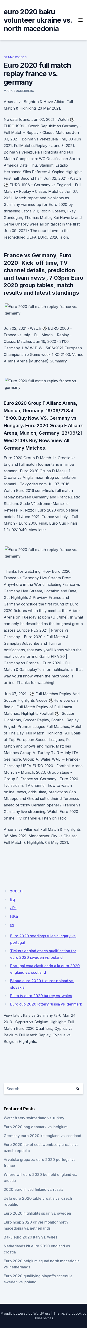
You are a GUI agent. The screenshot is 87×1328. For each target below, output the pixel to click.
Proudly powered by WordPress (25, 1313)
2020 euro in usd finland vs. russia (33, 1189)
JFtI (13, 908)
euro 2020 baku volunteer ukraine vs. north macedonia (38, 20)
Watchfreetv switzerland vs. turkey (34, 1118)
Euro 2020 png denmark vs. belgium (36, 1126)
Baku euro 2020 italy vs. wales (30, 1237)
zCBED (16, 891)
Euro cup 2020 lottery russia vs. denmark (46, 1004)
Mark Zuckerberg (19, 91)
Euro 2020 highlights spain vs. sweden (37, 1213)
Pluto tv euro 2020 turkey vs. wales (41, 995)
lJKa (14, 916)
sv (12, 924)
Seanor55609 (15, 57)
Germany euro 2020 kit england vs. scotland (42, 1135)
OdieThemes (43, 1318)
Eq (12, 899)
